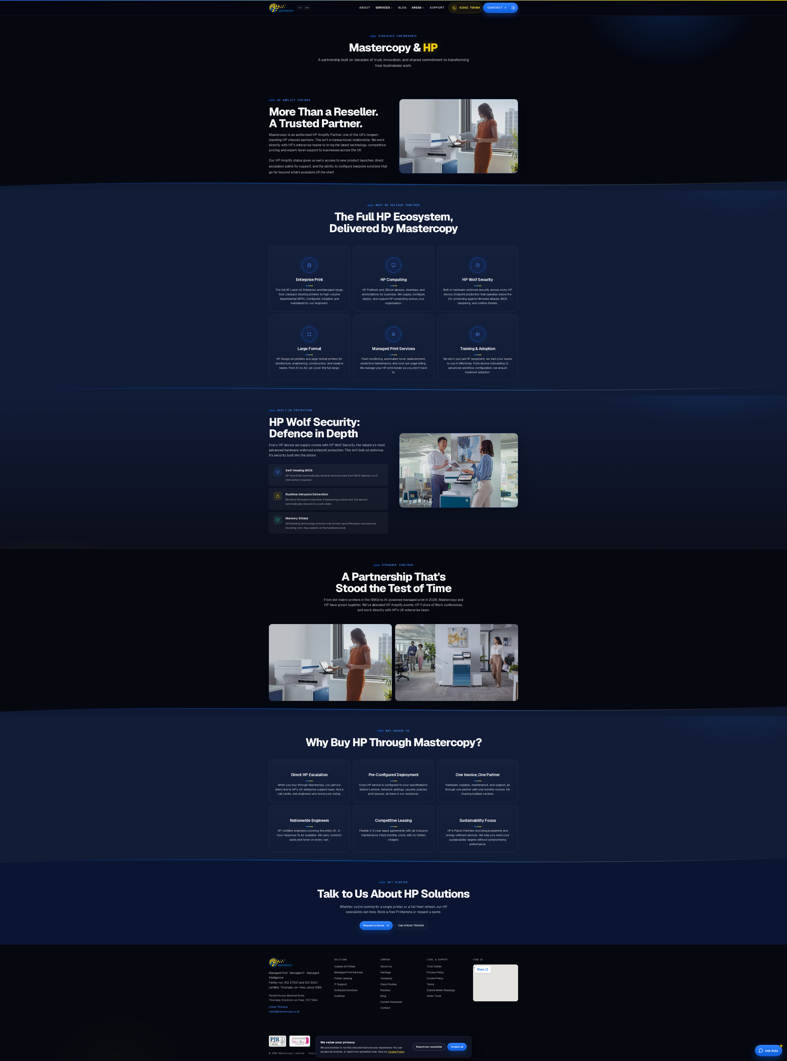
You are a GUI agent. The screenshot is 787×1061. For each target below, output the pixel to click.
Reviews (385, 990)
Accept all (457, 1046)
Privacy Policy (435, 972)
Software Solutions (346, 990)
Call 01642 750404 (411, 925)
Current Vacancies (391, 1002)
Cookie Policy (435, 978)
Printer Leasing (343, 978)
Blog (402, 7)
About (364, 7)
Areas (417, 7)
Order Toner (434, 996)
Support (437, 7)
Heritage (385, 972)
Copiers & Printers (345, 966)
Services (382, 7)
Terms (430, 984)
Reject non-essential (429, 1046)
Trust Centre (434, 966)
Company (386, 978)
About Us (386, 966)
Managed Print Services (348, 972)
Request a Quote (373, 925)
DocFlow (339, 996)
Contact (497, 7)
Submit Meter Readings (441, 990)
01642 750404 (469, 7)
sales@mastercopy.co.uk (284, 1011)
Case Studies (388, 984)
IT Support (340, 984)
